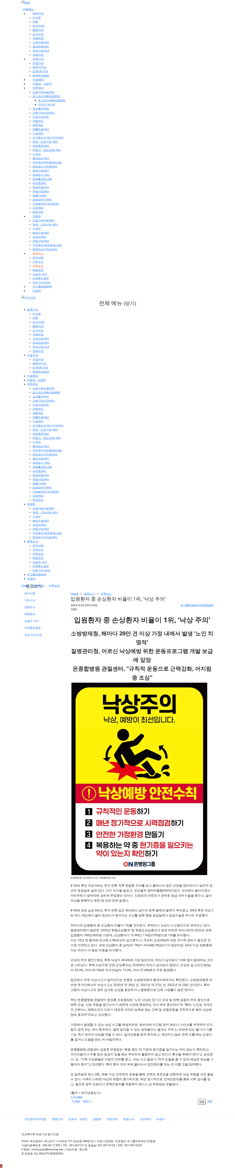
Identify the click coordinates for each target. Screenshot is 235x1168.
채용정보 (38, 270)
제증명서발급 (41, 75)
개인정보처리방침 (35, 1119)
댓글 (201, 1101)
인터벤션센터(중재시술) (47, 162)
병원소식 (38, 253)
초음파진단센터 (42, 200)
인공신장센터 (41, 117)
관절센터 (38, 121)
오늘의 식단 (40, 274)
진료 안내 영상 (41, 282)
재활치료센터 (41, 129)
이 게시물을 (76, 1097)
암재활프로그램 (42, 179)
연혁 (35, 22)
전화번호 (38, 38)
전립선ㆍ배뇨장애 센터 (47, 150)
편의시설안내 (41, 51)
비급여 (37, 291)
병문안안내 (39, 67)
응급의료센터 (41, 46)
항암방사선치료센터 (45, 166)
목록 (209, 1101)
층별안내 (38, 30)
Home (25, 585)
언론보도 (38, 266)
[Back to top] (1, 1166)
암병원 (37, 216)
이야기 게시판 (46, 104)
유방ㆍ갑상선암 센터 (45, 142)
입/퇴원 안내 (40, 71)
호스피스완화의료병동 (46, 96)
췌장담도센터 (41, 158)
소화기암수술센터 (44, 92)
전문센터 (38, 88)
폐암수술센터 (41, 171)
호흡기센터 (39, 195)
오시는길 (38, 34)
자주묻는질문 (41, 278)
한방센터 (38, 212)
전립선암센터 (41, 191)
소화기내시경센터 (44, 113)
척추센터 (38, 125)
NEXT (86, 1101)
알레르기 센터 (41, 175)
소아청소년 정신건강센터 (48, 137)
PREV (76, 1101)
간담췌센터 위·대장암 (46, 204)
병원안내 (38, 13)
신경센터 (38, 133)
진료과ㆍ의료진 (42, 84)
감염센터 (38, 208)
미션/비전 (39, 26)
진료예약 (38, 80)
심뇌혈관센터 (41, 109)
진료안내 (38, 59)
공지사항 (38, 257)
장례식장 (38, 55)
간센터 (37, 154)
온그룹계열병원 (42, 286)
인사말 (37, 17)
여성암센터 (39, 183)
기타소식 (38, 262)
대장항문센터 (41, 146)
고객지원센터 (41, 42)
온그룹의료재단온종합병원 (196, 605)
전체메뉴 (28, 9)
